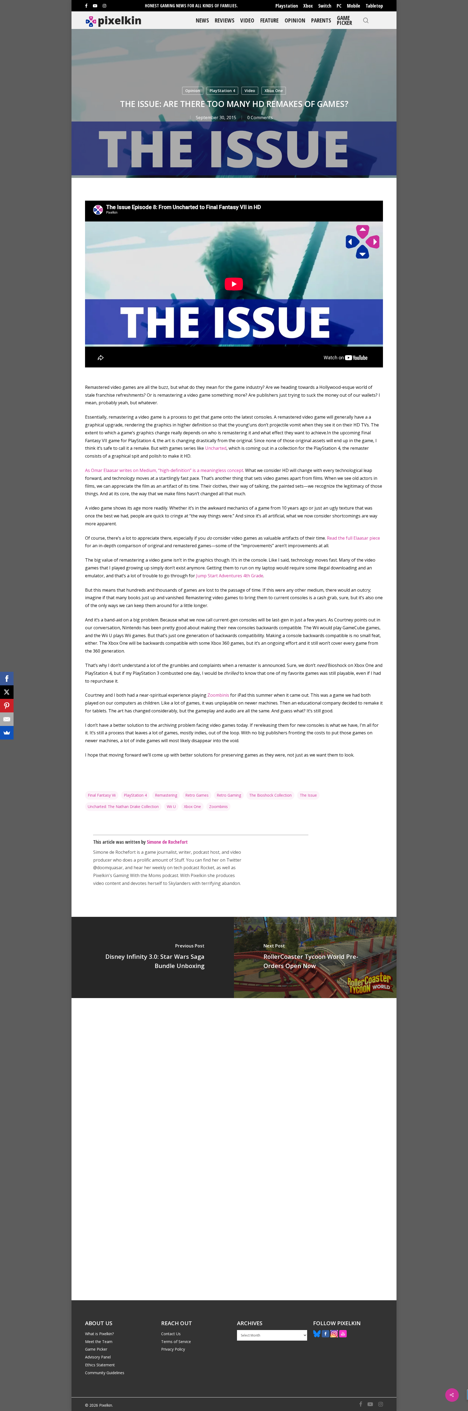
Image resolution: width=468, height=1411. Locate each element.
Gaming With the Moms (137, 875)
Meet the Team (98, 1341)
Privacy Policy (173, 1349)
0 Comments (260, 117)
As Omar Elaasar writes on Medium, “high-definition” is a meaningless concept (164, 470)
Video (247, 20)
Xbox (308, 6)
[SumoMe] (7, 732)
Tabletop (374, 6)
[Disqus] (234, 1073)
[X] (7, 692)
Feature (269, 20)
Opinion (295, 20)
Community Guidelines (104, 1372)
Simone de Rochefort (167, 842)
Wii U (171, 806)
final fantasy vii (102, 795)
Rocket (207, 868)
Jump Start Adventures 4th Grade (229, 576)
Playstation (286, 6)
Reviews (224, 20)
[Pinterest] (7, 705)
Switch (324, 6)
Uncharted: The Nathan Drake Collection (123, 806)
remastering (166, 795)
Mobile (353, 6)
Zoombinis (218, 695)
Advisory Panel (98, 1357)
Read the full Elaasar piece (353, 538)
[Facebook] (7, 678)
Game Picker (344, 20)
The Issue (308, 795)
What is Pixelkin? (99, 1333)
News (202, 20)
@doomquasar (108, 868)
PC (339, 6)
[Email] (7, 719)
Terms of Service (176, 1341)
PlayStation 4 (222, 90)
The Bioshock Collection (270, 795)
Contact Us (171, 1333)
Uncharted (215, 448)
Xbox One (274, 90)
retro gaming (229, 795)
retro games (197, 795)
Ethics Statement (100, 1364)
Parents (321, 20)
